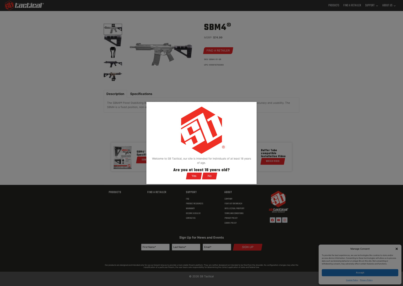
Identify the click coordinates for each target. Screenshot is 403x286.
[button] (194, 176)
